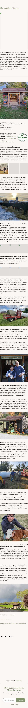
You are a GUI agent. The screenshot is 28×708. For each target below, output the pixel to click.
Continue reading (14, 704)
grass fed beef (21, 623)
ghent (16, 623)
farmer (4, 623)
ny (3, 625)
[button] (4, 168)
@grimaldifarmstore (10, 136)
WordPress (19, 680)
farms (12, 623)
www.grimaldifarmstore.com (7, 141)
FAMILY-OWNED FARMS (6, 619)
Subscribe (21, 700)
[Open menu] (14, 2)
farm (1, 623)
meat (1, 625)
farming (9, 623)
